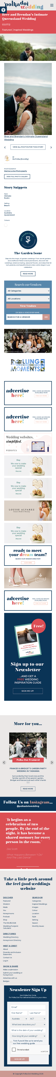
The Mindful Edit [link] (9, 923)
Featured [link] (7, 30)
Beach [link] (7, 205)
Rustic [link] (7, 198)
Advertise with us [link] (10, 978)
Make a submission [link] (10, 970)
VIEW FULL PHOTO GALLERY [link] (17, 176)
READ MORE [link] (28, 274)
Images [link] (35, 907)
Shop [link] (5, 920)
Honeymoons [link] (8, 913)
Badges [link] (6, 981)
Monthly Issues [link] (38, 926)
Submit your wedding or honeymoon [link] (12, 974)
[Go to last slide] (4, 762)
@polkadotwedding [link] (28, 806)
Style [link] (34, 917)
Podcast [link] (6, 917)
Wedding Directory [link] (10, 937)
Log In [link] (5, 961)
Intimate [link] (7, 196)
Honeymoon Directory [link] (12, 940)
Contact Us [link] (7, 958)
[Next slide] (52, 762)
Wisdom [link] (6, 904)
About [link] (5, 949)
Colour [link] (35, 910)
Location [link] (35, 913)
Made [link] (5, 907)
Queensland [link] (9, 215)
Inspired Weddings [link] (23, 30)
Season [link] (35, 923)
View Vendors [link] (28, 306)
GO (46, 317)
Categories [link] (36, 901)
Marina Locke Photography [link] (15, 171)
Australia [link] (8, 213)
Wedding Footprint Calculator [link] (10, 927)
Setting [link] (35, 920)
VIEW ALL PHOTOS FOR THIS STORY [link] (28, 147)
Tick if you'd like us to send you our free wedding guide (27, 1042)
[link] (3, 10)
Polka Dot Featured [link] (28, 760)
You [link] (4, 910)
